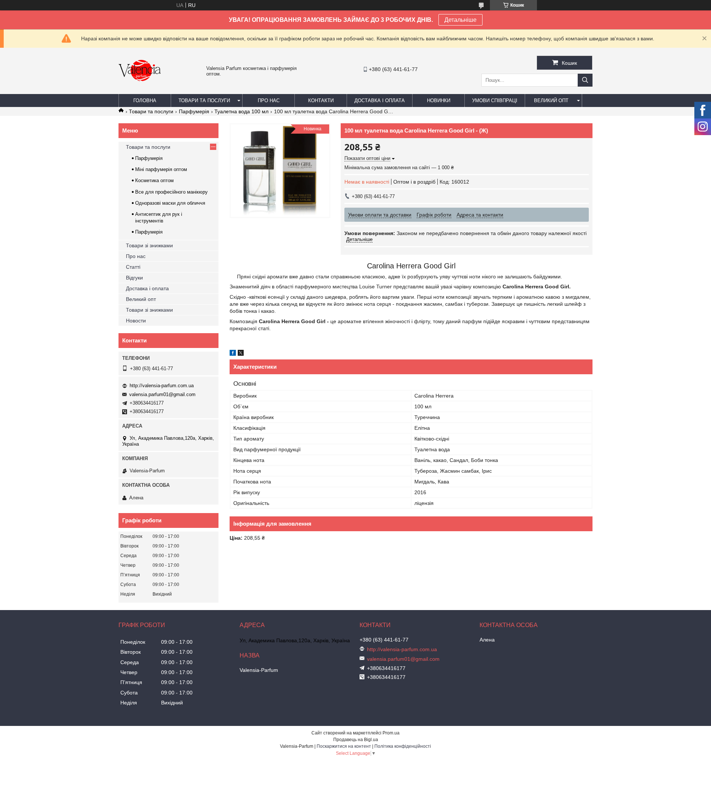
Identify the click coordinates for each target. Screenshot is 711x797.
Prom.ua (391, 733)
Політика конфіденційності (402, 746)
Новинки (438, 100)
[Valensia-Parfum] (139, 91)
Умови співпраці (494, 100)
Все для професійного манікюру (171, 192)
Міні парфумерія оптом (161, 169)
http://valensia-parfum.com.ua (162, 385)
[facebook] (233, 354)
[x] (241, 354)
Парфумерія (194, 111)
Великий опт (551, 100)
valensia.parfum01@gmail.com (162, 394)
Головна (144, 100)
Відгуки (134, 278)
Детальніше (460, 20)
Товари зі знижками (149, 245)
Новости (136, 321)
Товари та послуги (204, 100)
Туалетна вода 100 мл (241, 111)
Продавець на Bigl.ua (355, 739)
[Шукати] (585, 80)
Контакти (321, 100)
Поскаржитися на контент (344, 746)
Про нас (269, 100)
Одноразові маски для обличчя (170, 203)
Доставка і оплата (379, 100)
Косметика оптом (154, 180)
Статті (133, 267)
